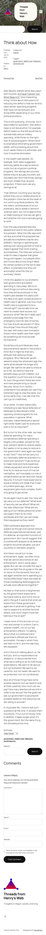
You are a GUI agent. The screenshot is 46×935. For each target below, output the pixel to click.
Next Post (38, 78)
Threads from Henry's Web (24, 11)
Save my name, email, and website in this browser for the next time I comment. (21, 851)
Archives (8, 730)
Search (35, 29)
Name (6, 817)
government (18, 61)
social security (18, 63)
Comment (8, 787)
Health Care (28, 61)
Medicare (36, 61)
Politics (16, 52)
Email (6, 828)
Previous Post (9, 78)
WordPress (38, 930)
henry (6, 68)
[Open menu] (40, 11)
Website (7, 839)
